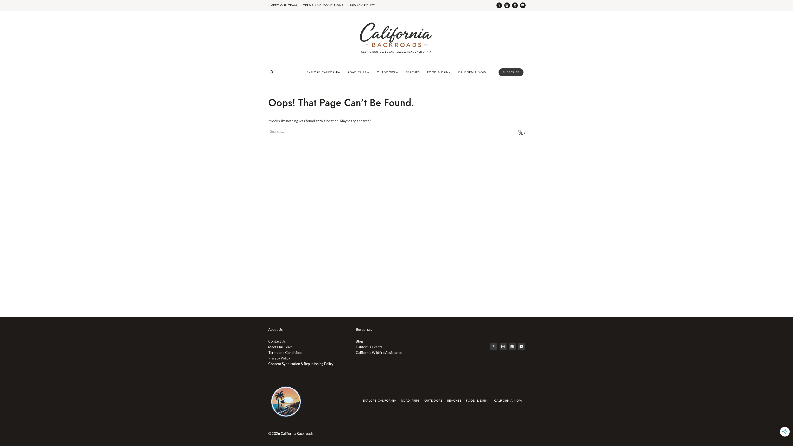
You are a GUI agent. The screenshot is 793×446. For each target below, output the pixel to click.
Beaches (413, 72)
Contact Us (277, 341)
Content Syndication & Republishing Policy (301, 364)
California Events (369, 347)
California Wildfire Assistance (379, 352)
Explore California (323, 72)
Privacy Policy (362, 5)
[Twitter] (499, 5)
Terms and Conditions (323, 5)
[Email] (523, 5)
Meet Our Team (284, 5)
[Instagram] (507, 5)
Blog (359, 341)
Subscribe (511, 72)
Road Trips (410, 400)
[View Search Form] (271, 72)
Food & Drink (439, 72)
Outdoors (433, 400)
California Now (472, 72)
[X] (493, 346)
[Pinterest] (515, 5)
